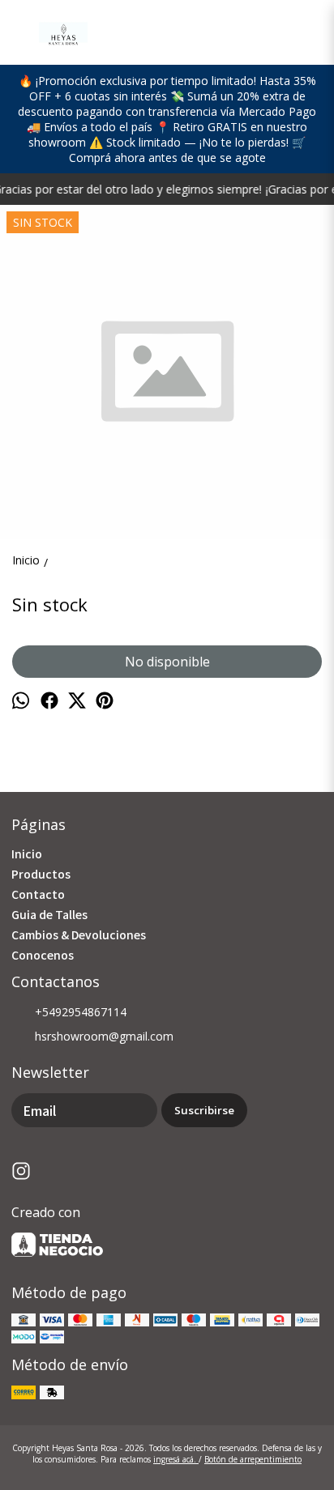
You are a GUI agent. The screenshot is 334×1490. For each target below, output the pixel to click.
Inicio (26, 853)
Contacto (38, 894)
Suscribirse (204, 1110)
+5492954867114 (80, 1012)
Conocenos (42, 955)
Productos (41, 874)
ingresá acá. (176, 1459)
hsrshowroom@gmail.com (104, 1036)
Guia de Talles (49, 914)
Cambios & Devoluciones (78, 934)
